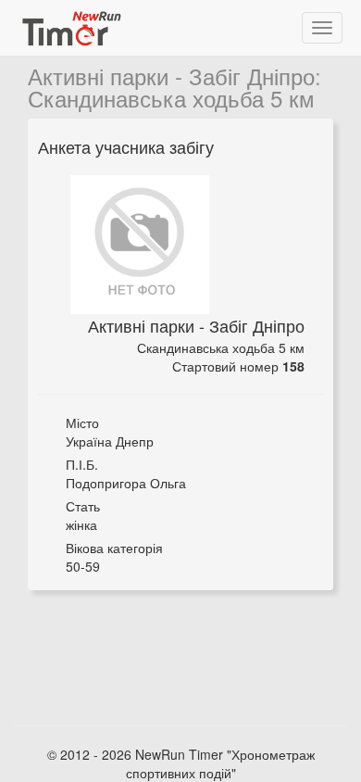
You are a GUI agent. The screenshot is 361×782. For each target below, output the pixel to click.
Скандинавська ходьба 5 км (171, 98)
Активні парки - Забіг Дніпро (171, 75)
